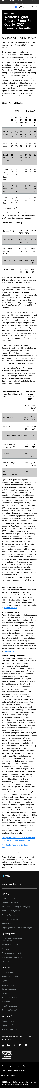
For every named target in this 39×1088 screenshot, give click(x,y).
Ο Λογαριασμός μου (9, 898)
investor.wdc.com (10, 608)
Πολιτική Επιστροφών (10, 919)
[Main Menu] (3, 7)
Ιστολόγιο (5, 993)
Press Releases (9, 13)
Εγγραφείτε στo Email (10, 902)
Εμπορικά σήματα (29, 1066)
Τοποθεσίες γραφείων (10, 1006)
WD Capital (6, 961)
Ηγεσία (4, 981)
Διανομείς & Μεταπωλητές (12, 923)
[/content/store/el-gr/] (19, 7)
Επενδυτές (6, 1002)
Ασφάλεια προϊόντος (9, 1029)
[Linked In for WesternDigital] (8, 1045)
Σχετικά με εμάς (8, 972)
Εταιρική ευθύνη (8, 985)
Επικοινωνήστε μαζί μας (11, 1010)
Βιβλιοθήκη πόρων (9, 1025)
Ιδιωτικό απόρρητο (8, 1066)
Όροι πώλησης (7, 1070)
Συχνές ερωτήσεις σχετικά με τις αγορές (17, 928)
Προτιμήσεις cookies (8, 1075)
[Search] (37, 7)
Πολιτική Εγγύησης (9, 915)
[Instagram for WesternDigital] (3, 1045)
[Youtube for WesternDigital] (26, 1045)
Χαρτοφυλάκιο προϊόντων (11, 911)
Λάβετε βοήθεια (8, 1021)
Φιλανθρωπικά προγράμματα (13, 957)
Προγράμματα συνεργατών (12, 953)
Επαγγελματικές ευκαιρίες (11, 998)
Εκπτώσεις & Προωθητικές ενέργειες (16, 907)
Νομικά (18, 1066)
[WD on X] (14, 1045)
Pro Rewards (6, 949)
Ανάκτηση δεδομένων (10, 945)
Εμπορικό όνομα (19, 1070)
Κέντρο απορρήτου (9, 989)
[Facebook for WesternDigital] (20, 1045)
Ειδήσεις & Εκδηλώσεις (11, 977)
